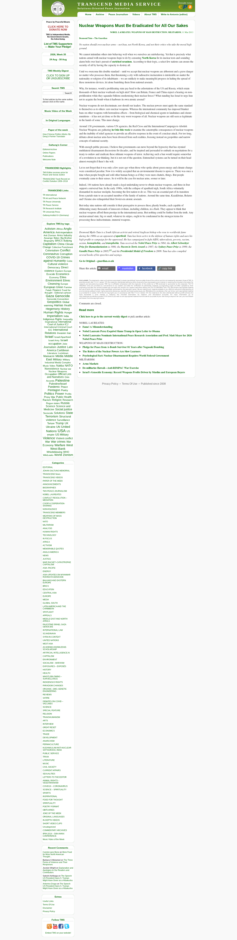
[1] (110, 250)
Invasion (61, 333)
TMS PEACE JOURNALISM (55, 491)
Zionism (68, 455)
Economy (54, 277)
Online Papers (49, 153)
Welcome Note (49, 159)
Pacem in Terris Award (133, 246)
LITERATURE (49, 760)
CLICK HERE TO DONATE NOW (58, 28)
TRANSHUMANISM (51, 717)
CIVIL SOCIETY (49, 767)
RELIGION (47, 714)
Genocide (62, 296)
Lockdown (63, 353)
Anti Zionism (50, 235)
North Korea (149, 58)
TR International (50, 195)
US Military (62, 434)
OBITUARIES (48, 810)
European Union (53, 287)
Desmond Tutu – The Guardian (93, 38)
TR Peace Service (51, 205)
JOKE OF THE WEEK (52, 813)
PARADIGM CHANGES (53, 685)
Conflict (65, 250)
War (47, 441)
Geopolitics (54, 302)
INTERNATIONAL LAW (53, 630)
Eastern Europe (63, 271)
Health (68, 305)
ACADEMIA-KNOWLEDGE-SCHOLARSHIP (55, 648)
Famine (68, 287)
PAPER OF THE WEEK (53, 481)
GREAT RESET (49, 727)
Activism (50, 228)
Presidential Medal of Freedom (136, 251)
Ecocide (50, 274)
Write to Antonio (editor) (174, 14)
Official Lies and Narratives (59, 375)
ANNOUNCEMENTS (52, 484)
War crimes (58, 441)
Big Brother (66, 238)
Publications (48, 156)
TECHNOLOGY (49, 535)
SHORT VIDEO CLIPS (52, 823)
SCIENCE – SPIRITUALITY (54, 789)
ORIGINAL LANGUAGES (53, 817)
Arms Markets (90, 363)
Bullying (68, 240)
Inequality (68, 319)
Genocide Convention (58, 299)
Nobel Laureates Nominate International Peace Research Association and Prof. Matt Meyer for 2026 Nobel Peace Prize (137, 337)
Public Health (64, 396)
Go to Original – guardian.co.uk (96, 261)
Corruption (66, 254)
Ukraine (50, 426)
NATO (69, 365)
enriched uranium (122, 61)
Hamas (58, 305)
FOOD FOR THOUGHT (53, 800)
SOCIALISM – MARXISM (53, 663)
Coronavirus (51, 254)
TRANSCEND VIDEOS (53, 477)
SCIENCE (47, 707)
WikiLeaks (48, 455)
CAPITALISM (48, 656)
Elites (63, 277)
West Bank (57, 448)
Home (88, 14)
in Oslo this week (121, 129)
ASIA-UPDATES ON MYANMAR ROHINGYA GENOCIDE (56, 576)
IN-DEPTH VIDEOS (51, 820)
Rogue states (53, 403)
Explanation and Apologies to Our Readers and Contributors (58, 870)
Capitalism (49, 244)
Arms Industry (64, 235)
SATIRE (46, 698)
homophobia (93, 243)
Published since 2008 (153, 383)
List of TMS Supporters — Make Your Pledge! (58, 45)
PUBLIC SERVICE (51, 753)
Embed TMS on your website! (58, 933)
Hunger (68, 312)
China (60, 244)
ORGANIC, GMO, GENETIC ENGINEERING (55, 690)
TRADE (46, 734)
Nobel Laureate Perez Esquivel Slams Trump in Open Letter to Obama (121, 331)
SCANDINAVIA (49, 633)
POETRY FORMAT (51, 806)
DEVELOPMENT (50, 737)
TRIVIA (46, 757)
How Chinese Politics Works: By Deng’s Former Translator (57, 135)
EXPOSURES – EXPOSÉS (54, 666)
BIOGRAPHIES (49, 488)
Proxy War (49, 397)
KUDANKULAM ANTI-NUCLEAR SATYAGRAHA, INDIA (57, 749)
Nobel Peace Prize (147, 243)
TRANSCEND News (51, 474)
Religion (57, 400)
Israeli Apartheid (62, 337)
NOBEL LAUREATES (52, 494)
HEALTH (46, 673)
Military (57, 359)
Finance (57, 290)
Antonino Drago (50, 884)
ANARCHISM (48, 741)
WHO (66, 452)
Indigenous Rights (52, 319)
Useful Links (48, 901)
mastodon (127, 268)
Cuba (69, 261)
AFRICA (46, 542)
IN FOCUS (47, 538)
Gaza (50, 296)
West (69, 445)
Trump (59, 423)
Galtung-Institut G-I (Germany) (56, 215)
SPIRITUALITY (49, 803)
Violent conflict (64, 438)
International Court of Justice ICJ (59, 323)
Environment (54, 280)
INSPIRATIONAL (50, 796)
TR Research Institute (52, 208)
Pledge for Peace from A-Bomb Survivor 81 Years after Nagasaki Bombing (123, 347)
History (65, 308)
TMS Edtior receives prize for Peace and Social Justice (55, 173)
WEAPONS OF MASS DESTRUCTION (52, 517)
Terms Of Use (48, 904)
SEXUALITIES (49, 774)
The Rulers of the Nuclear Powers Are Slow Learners (111, 351)
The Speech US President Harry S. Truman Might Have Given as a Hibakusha (58, 878)
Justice (61, 347)
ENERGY (47, 571)
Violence (49, 438)
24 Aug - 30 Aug (58, 59)
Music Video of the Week (53, 839)
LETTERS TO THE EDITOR (55, 777)
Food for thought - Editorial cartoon (58, 291)
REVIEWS (47, 694)
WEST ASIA (48, 644)
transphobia (112, 243)
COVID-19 (53, 257)
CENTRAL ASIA (50, 593)
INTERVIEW (48, 724)
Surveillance (63, 420)
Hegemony (53, 308)
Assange (48, 238)
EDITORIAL (48, 467)
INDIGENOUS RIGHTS (53, 682)
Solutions (59, 412)
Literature (52, 353)
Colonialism (52, 250)
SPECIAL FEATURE (51, 710)
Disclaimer (47, 908)
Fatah (49, 290)
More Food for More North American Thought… (57, 854)
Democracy (54, 267)
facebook (147, 268)
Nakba (60, 365)
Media (59, 356)
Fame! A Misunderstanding (98, 327)
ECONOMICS (49, 731)
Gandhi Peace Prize (89, 251)
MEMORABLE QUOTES (53, 549)
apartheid (121, 236)
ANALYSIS (47, 528)
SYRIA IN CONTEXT (51, 637)
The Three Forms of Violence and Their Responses (58, 862)
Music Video (49, 366)
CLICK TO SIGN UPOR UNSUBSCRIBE (58, 77)
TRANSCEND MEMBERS (54, 512)
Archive (100, 14)
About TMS (150, 14)
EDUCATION (48, 589)
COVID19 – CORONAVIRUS (55, 786)
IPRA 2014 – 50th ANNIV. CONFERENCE (54, 835)
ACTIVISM (47, 545)
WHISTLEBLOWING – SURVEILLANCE (52, 677)
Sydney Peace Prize (168, 246)
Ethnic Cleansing (59, 282)
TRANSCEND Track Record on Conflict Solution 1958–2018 (56, 180)
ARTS (45, 720)
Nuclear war (65, 369)
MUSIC (46, 763)
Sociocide (48, 413)
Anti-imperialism (64, 232)
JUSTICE (47, 559)
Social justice (63, 409)
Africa (59, 228)
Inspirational (51, 321)
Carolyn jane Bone (51, 852)
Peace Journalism (118, 14)
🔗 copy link (165, 268)
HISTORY (47, 670)
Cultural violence (58, 264)
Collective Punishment (62, 247)
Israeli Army (53, 340)
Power (59, 393)
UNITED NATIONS (51, 640)
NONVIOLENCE (50, 509)
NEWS (46, 555)
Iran (69, 333)
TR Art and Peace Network (54, 198)
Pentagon (54, 390)
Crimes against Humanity (56, 259)
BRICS (59, 240)
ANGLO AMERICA (51, 552)
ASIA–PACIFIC (49, 568)
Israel (49, 336)
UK (66, 423)
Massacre (48, 356)
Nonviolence (52, 368)
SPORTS (47, 793)
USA (62, 431)
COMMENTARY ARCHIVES (55, 830)
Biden (56, 238)
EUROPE (47, 596)
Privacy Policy (49, 911)
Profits (68, 394)
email (105, 268)
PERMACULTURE (51, 744)
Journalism (50, 347)
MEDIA (46, 600)
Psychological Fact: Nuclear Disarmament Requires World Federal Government (126, 355)
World (58, 455)
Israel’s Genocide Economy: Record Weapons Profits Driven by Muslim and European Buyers (134, 372)
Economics (62, 274)
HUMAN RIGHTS (50, 532)
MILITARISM (48, 525)
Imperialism (55, 316)
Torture (50, 423)
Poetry (64, 390)
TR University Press (51, 212)
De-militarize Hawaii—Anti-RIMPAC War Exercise (111, 368)
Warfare (59, 445)
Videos (136, 14)
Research (68, 400)
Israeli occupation (58, 342)
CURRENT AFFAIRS (52, 770)
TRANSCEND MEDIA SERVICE (119, 4)
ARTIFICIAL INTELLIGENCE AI (56, 653)
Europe (64, 284)
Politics (49, 393)
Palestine (62, 380)
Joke (64, 344)
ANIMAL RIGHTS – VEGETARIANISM (51, 781)
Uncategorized (49, 827)
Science (50, 406)
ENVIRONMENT (50, 659)
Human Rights (53, 312)
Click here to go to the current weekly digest (103, 316)
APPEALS (47, 615)
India (66, 316)
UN (58, 426)
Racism (47, 400)
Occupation (51, 374)
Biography (49, 241)
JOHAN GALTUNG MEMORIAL (56, 471)
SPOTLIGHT (48, 612)
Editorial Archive (50, 149)
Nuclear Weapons (58, 371)
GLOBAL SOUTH (50, 603)
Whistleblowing (54, 452)
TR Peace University (52, 202)
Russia (65, 403)
